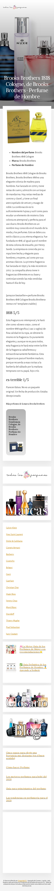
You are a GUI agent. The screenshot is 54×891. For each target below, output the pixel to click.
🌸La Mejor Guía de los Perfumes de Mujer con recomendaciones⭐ (33, 649)
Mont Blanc (11, 607)
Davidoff (10, 614)
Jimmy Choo (11, 601)
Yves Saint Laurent (14, 534)
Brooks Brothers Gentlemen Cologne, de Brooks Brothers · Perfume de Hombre (14, 426)
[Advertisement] (27, 42)
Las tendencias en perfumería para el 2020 (27, 799)
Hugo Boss (11, 594)
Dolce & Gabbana (14, 541)
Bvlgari (9, 567)
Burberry (10, 554)
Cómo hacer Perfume (18, 767)
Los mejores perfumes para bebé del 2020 (26, 778)
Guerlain (10, 581)
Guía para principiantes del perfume (26, 788)
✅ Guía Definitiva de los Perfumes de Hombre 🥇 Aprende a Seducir (33, 667)
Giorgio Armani (13, 548)
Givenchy (10, 561)
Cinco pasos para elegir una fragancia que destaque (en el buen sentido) (25, 755)
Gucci (8, 574)
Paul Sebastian (13, 627)
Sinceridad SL (22, 880)
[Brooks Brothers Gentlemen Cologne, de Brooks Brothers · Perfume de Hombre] (16, 446)
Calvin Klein (11, 528)
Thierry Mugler (13, 621)
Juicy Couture (12, 634)
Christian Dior (12, 587)
